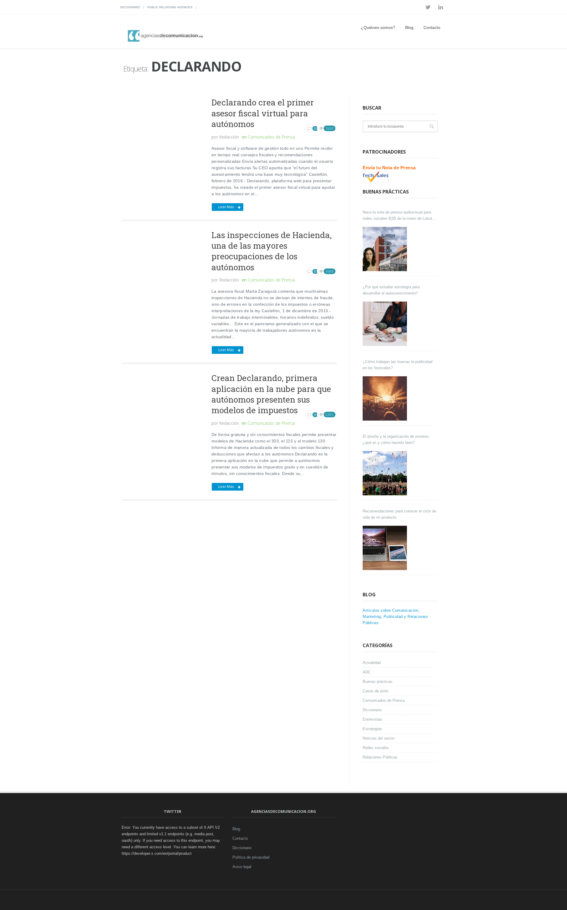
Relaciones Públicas (380, 757)
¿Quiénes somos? (378, 27)
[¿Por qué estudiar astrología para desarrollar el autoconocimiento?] (385, 323)
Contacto (431, 27)
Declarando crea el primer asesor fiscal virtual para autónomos (262, 113)
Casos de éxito (375, 691)
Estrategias (372, 729)
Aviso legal (241, 867)
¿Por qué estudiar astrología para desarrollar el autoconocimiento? (391, 290)
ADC (367, 672)
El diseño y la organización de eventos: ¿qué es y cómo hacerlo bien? (396, 439)
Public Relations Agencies (170, 7)
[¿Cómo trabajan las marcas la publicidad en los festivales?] (385, 398)
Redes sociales (376, 747)
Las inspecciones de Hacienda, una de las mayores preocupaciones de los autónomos (271, 251)
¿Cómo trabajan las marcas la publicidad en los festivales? (397, 364)
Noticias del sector (379, 738)
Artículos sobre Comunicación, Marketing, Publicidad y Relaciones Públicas (395, 616)
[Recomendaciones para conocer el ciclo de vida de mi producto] (385, 547)
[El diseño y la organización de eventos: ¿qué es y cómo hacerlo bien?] (385, 473)
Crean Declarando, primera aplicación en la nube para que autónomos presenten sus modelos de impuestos (271, 394)
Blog (409, 27)
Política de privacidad (250, 857)
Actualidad (372, 662)
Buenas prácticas (377, 681)
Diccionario (130, 7)
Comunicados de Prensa (271, 137)
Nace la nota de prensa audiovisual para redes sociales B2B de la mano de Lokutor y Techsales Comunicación (399, 216)
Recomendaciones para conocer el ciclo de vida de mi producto (399, 514)
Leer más (226, 207)
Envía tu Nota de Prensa (389, 167)
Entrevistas (372, 719)
